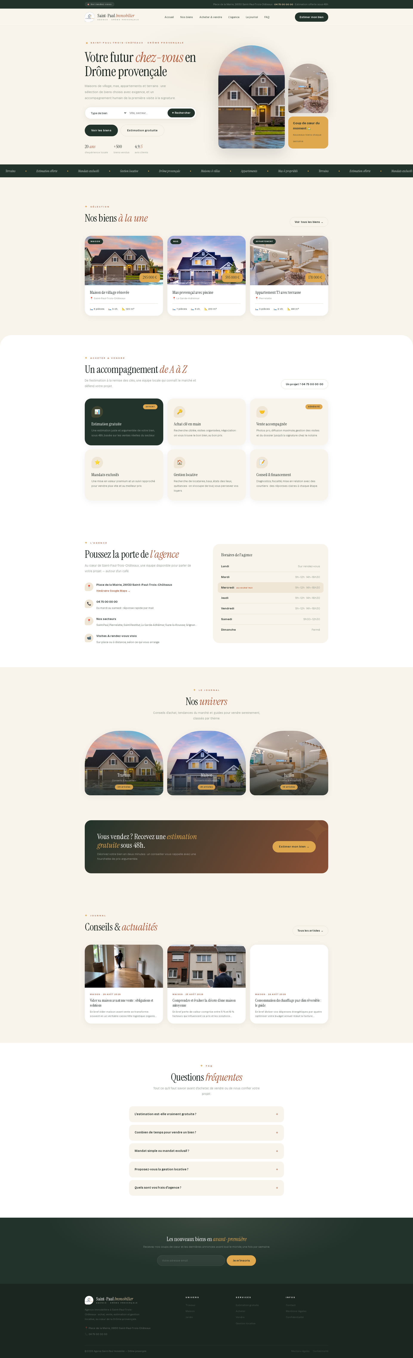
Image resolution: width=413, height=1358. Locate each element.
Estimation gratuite (142, 130)
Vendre (240, 1317)
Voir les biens (101, 130)
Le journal (252, 17)
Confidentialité (295, 1317)
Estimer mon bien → (294, 846)
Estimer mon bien (312, 17)
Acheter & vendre (210, 17)
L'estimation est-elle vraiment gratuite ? (165, 1114)
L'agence (233, 17)
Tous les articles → (310, 930)
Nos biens (186, 17)
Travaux (190, 1305)
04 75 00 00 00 (283, 4)
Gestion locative (246, 1323)
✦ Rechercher (181, 112)
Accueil (169, 17)
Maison (190, 1311)
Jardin (189, 1317)
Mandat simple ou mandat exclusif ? (162, 1151)
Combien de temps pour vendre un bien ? (165, 1132)
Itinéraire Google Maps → (113, 590)
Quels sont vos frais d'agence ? (158, 1187)
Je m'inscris (241, 1260)
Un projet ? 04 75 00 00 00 (304, 384)
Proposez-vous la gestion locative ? (161, 1169)
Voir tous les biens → (309, 222)
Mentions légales (296, 1311)
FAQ (267, 17)
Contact (291, 1305)
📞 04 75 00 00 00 (96, 1334)
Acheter (240, 1311)
